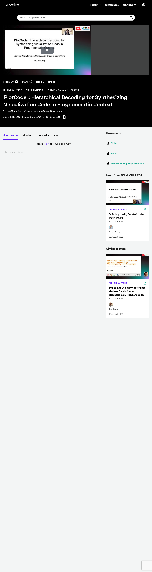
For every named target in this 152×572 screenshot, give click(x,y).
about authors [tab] (49, 135)
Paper (114, 153)
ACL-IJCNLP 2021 (132, 175)
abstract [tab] (28, 135)
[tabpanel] (53, 148)
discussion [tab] (10, 135)
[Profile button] (143, 4)
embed (52, 81)
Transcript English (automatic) (128, 163)
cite (38, 81)
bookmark (8, 81)
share (25, 81)
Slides (114, 143)
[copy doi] (65, 117)
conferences (112, 4)
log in (46, 144)
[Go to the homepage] (12, 4)
